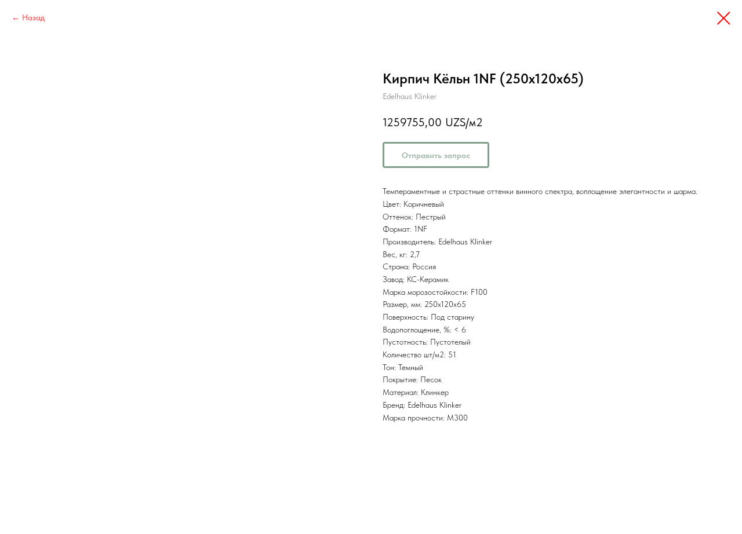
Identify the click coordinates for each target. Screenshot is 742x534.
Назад (33, 17)
